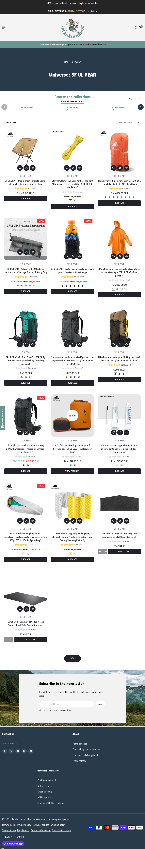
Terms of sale (9, 830)
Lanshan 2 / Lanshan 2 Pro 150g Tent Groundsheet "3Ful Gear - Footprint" (26, 623)
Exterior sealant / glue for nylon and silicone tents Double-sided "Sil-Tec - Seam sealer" (119, 449)
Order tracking (44, 791)
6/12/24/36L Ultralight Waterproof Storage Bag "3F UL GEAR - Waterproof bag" (72, 449)
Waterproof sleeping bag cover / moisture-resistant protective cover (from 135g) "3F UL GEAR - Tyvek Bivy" (25, 537)
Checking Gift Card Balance (51, 803)
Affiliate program (45, 797)
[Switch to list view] (63, 122)
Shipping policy (58, 824)
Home (65, 61)
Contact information (41, 830)
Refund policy (9, 824)
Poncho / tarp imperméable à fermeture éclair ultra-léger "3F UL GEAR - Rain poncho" (119, 272)
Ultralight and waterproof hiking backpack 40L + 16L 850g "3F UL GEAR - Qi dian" (119, 359)
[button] (20, 168)
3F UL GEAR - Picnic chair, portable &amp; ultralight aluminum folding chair (25, 182)
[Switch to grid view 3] (74, 122)
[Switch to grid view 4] (81, 122)
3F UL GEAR (25, 175)
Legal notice (23, 830)
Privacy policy (24, 824)
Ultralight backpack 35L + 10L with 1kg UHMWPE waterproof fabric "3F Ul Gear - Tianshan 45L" (26, 449)
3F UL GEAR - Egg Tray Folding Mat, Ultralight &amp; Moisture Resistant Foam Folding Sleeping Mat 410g (72, 537)
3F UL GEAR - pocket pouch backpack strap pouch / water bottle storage (72, 270)
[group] (25, 189)
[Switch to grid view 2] (68, 122)
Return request (45, 786)
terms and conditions (63, 710)
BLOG (50, 11)
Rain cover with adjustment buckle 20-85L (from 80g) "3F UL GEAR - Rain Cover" (119, 182)
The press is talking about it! (86, 755)
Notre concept (79, 743)
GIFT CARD (60, 11)
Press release (79, 760)
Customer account (46, 780)
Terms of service (40, 824)
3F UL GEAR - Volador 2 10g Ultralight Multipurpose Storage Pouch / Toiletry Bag (26, 270)
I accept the (57, 710)
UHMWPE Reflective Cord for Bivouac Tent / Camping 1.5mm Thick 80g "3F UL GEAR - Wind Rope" (72, 184)
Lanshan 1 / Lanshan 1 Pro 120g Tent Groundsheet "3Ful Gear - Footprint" (119, 535)
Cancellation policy (61, 830)
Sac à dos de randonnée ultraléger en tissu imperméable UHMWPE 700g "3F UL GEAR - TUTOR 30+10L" (72, 360)
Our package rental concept (86, 749)
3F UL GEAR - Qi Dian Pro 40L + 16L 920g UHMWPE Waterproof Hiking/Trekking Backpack (25, 360)
